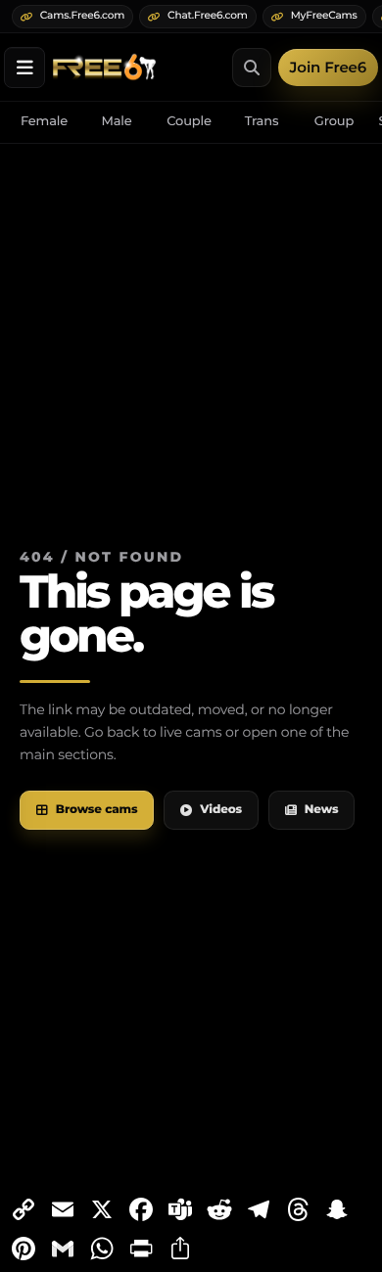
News (322, 809)
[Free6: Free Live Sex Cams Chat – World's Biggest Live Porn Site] (104, 67)
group (334, 121)
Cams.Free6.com (82, 15)
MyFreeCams (324, 15)
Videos (221, 809)
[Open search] (251, 67)
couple (189, 121)
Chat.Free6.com (207, 15)
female (44, 121)
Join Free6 (328, 67)
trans (262, 121)
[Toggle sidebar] (24, 67)
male (116, 121)
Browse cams (97, 809)
